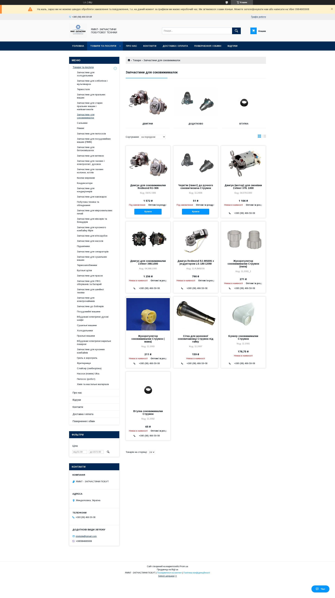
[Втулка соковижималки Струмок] (148, 389)
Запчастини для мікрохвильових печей (94, 212)
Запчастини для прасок (90, 275)
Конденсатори (84, 183)
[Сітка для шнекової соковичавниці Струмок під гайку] (195, 314)
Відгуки (232, 46)
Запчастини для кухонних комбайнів (91, 351)
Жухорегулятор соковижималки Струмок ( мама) (148, 339)
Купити (148, 211)
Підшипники (83, 246)
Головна (78, 46)
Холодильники (85, 330)
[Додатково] (196, 102)
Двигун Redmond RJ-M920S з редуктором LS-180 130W (195, 262)
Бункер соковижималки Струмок (243, 337)
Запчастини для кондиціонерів (85, 190)
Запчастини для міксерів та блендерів (92, 220)
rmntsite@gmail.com (86, 536)
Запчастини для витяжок (90, 155)
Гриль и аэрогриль (87, 358)
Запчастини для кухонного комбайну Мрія (91, 229)
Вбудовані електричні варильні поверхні (94, 342)
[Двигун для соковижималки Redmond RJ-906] (148, 163)
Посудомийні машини (88, 311)
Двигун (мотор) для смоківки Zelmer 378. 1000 (243, 186)
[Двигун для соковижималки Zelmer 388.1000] (148, 239)
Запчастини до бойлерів (90, 306)
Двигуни (147, 124)
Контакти (149, 46)
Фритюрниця (84, 363)
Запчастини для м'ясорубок (92, 235)
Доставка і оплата (175, 46)
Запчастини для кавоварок (92, 196)
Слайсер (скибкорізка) (89, 368)
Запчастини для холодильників (85, 74)
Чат (323, 589)
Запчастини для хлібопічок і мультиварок (92, 82)
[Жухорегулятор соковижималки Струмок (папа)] (243, 239)
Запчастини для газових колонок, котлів (90, 171)
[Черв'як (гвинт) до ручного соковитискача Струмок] (195, 163)
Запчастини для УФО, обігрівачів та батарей (89, 282)
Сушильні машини (87, 325)
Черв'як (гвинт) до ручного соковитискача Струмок (195, 186)
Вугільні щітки (84, 270)
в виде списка (264, 137)
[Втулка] (244, 102)
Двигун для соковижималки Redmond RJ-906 (148, 186)
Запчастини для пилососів (91, 133)
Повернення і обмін (207, 46)
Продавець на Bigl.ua (167, 569)
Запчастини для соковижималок (85, 116)
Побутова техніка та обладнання (88, 203)
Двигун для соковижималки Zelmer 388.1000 (148, 262)
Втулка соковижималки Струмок (148, 412)
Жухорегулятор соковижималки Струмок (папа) (243, 264)
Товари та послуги (103, 46)
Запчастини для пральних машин (91, 96)
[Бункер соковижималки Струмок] (243, 314)
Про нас (131, 46)
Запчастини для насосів (90, 241)
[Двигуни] (147, 102)
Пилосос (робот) (86, 379)
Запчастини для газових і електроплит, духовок (91, 162)
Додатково (195, 124)
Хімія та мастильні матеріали (93, 384)
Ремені (80, 128)
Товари (137, 60)
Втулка (243, 124)
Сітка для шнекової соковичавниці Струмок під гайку (195, 339)
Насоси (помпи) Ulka (88, 373)
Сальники (82, 123)
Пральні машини (86, 335)
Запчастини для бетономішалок (85, 149)
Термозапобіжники (87, 265)
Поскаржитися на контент (169, 573)
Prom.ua (184, 566)
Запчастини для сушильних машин (92, 258)
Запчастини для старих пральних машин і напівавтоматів (90, 106)
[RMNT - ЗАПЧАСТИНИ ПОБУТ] (78, 37)
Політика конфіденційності (196, 573)
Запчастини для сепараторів (93, 251)
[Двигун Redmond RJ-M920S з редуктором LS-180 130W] (195, 239)
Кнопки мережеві (86, 178)
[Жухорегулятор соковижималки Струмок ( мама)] (148, 314)
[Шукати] (236, 31)
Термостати (83, 89)
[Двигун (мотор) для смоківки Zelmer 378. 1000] (243, 163)
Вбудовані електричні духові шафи (93, 318)
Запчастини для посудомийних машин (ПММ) (94, 140)
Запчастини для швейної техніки (90, 291)
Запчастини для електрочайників (86, 299)
